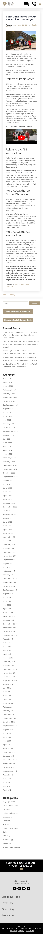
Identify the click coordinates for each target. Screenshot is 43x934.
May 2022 (7, 526)
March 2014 (8, 703)
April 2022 (7, 529)
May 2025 (7, 420)
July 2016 (7, 597)
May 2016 (7, 605)
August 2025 (8, 409)
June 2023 (7, 488)
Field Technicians (10, 805)
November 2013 (9, 718)
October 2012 (9, 767)
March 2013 (8, 748)
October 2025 (9, 401)
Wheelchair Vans (28, 173)
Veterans (7, 843)
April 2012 (7, 790)
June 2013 (7, 737)
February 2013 (9, 752)
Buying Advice (9, 802)
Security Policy (17, 931)
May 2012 (7, 786)
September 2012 (10, 771)
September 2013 (10, 726)
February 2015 (9, 662)
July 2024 (7, 439)
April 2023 (7, 495)
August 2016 (8, 594)
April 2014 (7, 699)
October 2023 (9, 473)
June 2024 (7, 443)
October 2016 (9, 586)
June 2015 (7, 646)
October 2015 (9, 631)
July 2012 (7, 779)
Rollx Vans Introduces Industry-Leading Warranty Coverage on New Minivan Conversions (20, 335)
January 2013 (8, 756)
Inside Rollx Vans (22, 285)
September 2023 (10, 477)
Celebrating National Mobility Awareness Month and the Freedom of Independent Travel (21, 344)
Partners (9, 287)
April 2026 (7, 382)
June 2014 (7, 692)
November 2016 (9, 582)
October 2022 (9, 511)
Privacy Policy (35, 928)
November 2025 (10, 397)
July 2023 (7, 484)
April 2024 (7, 450)
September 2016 (10, 590)
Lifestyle (6, 821)
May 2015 (7, 650)
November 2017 (9, 556)
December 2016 (10, 579)
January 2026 (9, 394)
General (6, 809)
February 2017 (9, 571)
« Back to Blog (9, 294)
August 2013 (8, 729)
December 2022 (10, 507)
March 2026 (8, 386)
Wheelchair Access (11, 847)
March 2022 (8, 533)
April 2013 (7, 745)
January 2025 (9, 424)
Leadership (8, 817)
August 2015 (8, 639)
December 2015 (10, 624)
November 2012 (9, 763)
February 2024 (9, 458)
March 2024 (8, 454)
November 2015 (9, 628)
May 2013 (7, 741)
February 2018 (9, 545)
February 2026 (9, 390)
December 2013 (10, 714)
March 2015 (8, 658)
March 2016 (8, 612)
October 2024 (9, 428)
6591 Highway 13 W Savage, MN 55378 (22, 882)
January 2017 (8, 575)
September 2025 (10, 405)
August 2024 (8, 435)
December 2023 (10, 465)
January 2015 (8, 665)
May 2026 (7, 378)
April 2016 (7, 609)
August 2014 (8, 684)
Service (6, 836)
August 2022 (8, 518)
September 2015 (10, 635)
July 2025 (7, 412)
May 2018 (7, 541)
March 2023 (8, 499)
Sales (5, 832)
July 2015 (7, 643)
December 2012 (10, 760)
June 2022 (7, 522)
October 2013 (9, 722)
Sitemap (30, 931)
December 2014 (10, 669)
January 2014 (8, 711)
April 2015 (7, 654)
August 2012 (8, 775)
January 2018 (8, 548)
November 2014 (10, 673)
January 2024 (9, 461)
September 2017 (10, 560)
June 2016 (7, 601)
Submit (34, 303)
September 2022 (10, 514)
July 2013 (7, 733)
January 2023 (9, 503)
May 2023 (7, 492)
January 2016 (8, 620)
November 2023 (10, 469)
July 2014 (7, 688)
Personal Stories (10, 828)
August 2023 (8, 480)
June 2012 (7, 782)
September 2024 (10, 431)
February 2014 (9, 707)
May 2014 (7, 696)
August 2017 (8, 563)
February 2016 (9, 616)
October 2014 (9, 677)
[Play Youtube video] (21, 137)
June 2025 (7, 416)
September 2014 (10, 680)
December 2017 (10, 552)
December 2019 (10, 537)
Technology (8, 839)
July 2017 (7, 567)
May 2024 (7, 446)
